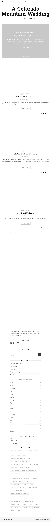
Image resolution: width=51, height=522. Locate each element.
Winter (32, 32)
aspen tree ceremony (17, 450)
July (23, 151)
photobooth (22, 488)
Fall (22, 210)
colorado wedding (16, 459)
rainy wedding (33, 488)
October (27, 210)
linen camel (14, 473)
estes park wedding (25, 467)
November (12, 414)
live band (13, 476)
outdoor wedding (28, 485)
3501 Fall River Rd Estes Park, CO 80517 (14, 440)
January (26, 32)
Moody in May (13, 369)
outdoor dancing (16, 485)
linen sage (32, 473)
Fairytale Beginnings (15, 372)
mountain (21, 476)
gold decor (32, 470)
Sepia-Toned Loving (25, 153)
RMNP (12, 490)
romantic (30, 499)
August (11, 385)
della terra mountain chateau (20, 462)
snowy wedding (28, 502)
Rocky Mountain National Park (20, 493)
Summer (27, 94)
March (11, 408)
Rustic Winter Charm (25, 35)
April (11, 383)
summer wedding (33, 505)
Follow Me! (25, 350)
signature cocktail (16, 502)
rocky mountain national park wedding (22, 496)
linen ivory (23, 473)
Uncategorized (13, 429)
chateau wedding (16, 453)
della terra (27, 459)
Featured (19, 32)
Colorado (26, 453)
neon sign (14, 482)
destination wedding (17, 465)
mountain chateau (32, 476)
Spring (11, 423)
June (22, 94)
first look (24, 470)
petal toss (14, 488)
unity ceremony (15, 508)
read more (25, 47)
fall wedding (15, 470)
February (12, 397)
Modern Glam (25, 212)
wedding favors (27, 508)
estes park (14, 467)
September (12, 420)
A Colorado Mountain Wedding (25, 11)
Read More (25, 109)
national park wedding (31, 479)
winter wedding (16, 511)
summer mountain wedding (18, 505)
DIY (27, 465)
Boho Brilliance (25, 96)
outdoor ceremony (24, 482)
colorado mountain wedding (19, 456)
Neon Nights (13, 375)
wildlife (36, 508)
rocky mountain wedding (18, 499)
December (12, 388)
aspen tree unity (31, 450)
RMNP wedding (20, 490)
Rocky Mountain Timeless (16, 363)
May (11, 411)
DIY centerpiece (34, 465)
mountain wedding (16, 479)
